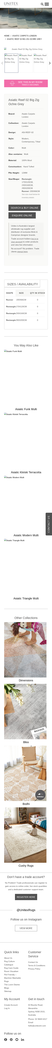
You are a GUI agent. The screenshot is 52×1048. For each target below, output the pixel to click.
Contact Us (33, 962)
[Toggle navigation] (47, 4)
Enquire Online (22, 215)
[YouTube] (16, 1039)
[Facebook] (5, 1039)
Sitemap (7, 991)
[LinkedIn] (22, 1039)
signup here (22, 251)
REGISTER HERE (26, 897)
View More (26, 928)
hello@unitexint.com (37, 1026)
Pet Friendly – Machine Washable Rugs (12, 978)
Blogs (6, 988)
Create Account (11, 1005)
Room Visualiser (11, 971)
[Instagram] (11, 1039)
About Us (8, 958)
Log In (7, 1008)
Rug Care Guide (11, 968)
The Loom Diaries (12, 984)
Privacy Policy (34, 969)
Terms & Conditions (36, 965)
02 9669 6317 (41, 1019)
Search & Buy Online (24, 208)
